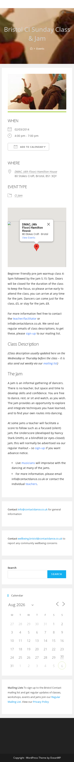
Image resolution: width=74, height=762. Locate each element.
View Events (28, 237)
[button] (36, 247)
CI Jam (18, 195)
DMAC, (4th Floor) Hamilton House (36, 171)
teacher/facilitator (25, 318)
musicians (28, 463)
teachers (31, 484)
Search (12, 567)
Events (40, 48)
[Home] (31, 48)
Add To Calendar (31, 146)
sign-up (31, 333)
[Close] (48, 224)
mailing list (50, 363)
